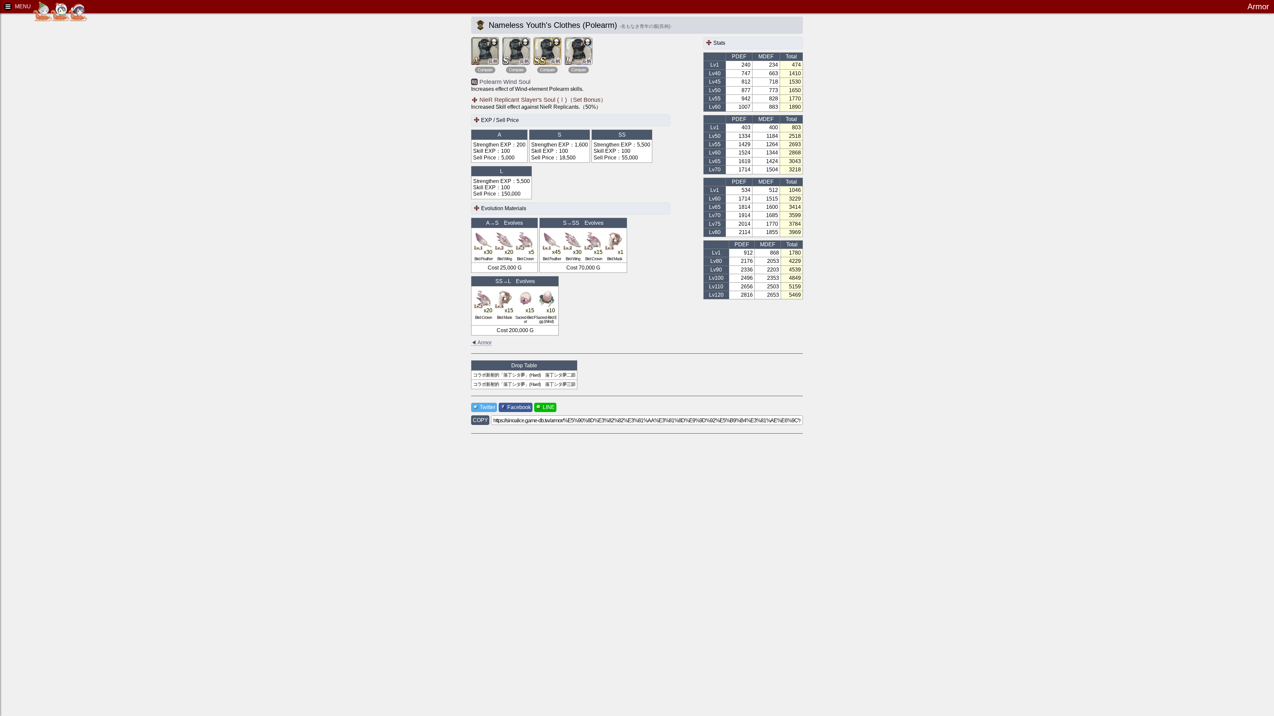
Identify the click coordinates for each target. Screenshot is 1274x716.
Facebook (519, 407)
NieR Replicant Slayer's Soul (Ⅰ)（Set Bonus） (542, 99)
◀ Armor (481, 342)
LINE (549, 407)
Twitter (487, 407)
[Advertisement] (56, 119)
